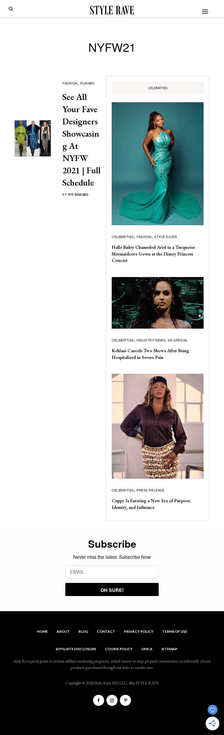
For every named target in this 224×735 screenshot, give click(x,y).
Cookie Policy (119, 649)
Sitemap (169, 649)
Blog (83, 631)
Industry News (150, 340)
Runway (87, 83)
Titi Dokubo (78, 195)
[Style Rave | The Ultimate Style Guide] (112, 10)
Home (42, 631)
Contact (106, 631)
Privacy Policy (138, 631)
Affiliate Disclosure (76, 649)
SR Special (178, 340)
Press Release (150, 490)
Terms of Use (174, 631)
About (63, 631)
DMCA (147, 649)
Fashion (70, 83)
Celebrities (123, 236)
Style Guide (165, 236)
